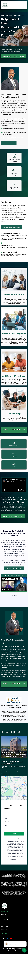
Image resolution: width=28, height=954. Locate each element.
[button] (26, 5)
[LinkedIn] (7, 938)
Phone (6, 825)
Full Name (6, 812)
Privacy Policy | (10, 838)
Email (6, 818)
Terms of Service (18, 838)
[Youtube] (11, 938)
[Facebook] (3, 938)
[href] (14, 788)
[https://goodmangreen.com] (5, 5)
